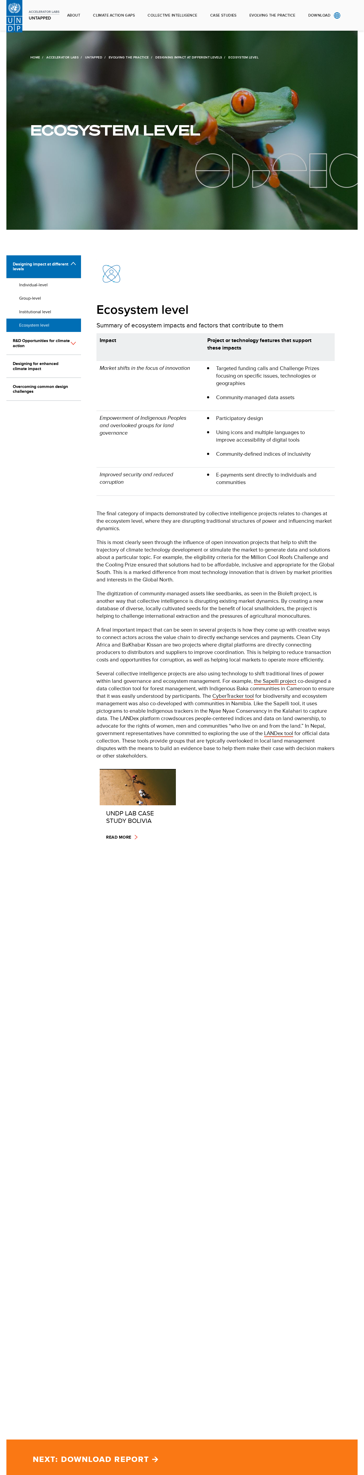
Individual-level (33, 285)
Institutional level (35, 312)
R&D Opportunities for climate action (41, 343)
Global (337, 15)
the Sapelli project (275, 681)
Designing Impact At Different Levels (188, 57)
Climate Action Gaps (114, 15)
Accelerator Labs (62, 57)
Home (35, 57)
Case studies (223, 15)
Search (348, 15)
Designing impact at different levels (40, 266)
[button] (73, 346)
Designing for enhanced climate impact (35, 365)
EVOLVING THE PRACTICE (129, 57)
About (73, 15)
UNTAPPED (93, 57)
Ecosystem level (34, 325)
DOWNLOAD (319, 15)
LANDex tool (278, 733)
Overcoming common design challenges (40, 388)
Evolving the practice (272, 15)
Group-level (30, 298)
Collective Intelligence (172, 15)
